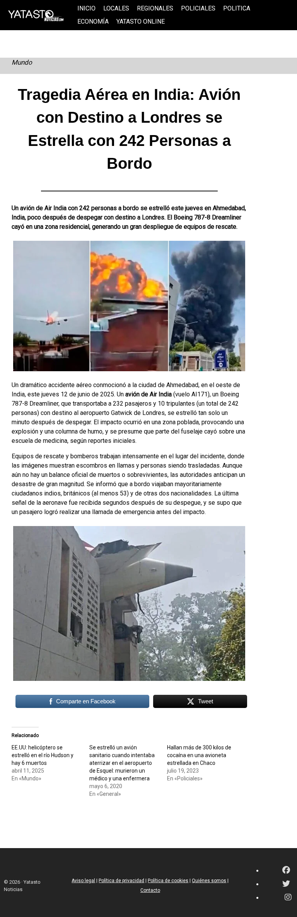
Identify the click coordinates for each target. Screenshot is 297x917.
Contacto (150, 890)
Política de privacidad (121, 880)
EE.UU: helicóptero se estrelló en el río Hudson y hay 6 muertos (42, 755)
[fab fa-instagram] (288, 898)
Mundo (22, 62)
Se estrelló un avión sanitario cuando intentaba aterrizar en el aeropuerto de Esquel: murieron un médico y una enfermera (122, 763)
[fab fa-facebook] (286, 870)
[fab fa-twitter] (286, 884)
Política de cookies (168, 880)
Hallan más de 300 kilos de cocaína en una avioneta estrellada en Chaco (199, 755)
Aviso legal (83, 880)
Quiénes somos (209, 880)
